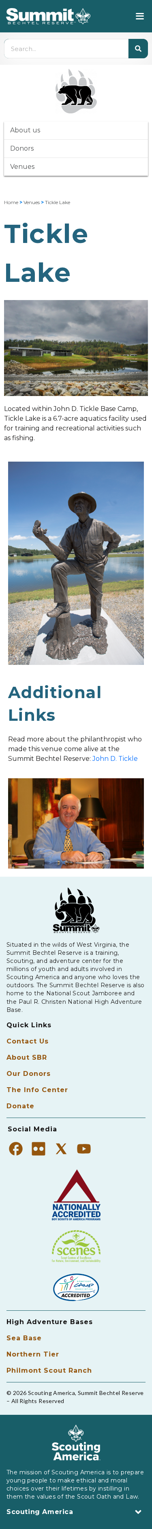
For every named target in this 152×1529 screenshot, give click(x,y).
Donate (20, 1106)
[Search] (138, 48)
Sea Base (24, 1338)
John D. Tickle (115, 758)
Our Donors (28, 1074)
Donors (22, 148)
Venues (22, 166)
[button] (139, 16)
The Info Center (37, 1090)
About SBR (26, 1057)
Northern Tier (32, 1354)
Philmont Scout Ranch (49, 1370)
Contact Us (27, 1041)
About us (25, 130)
